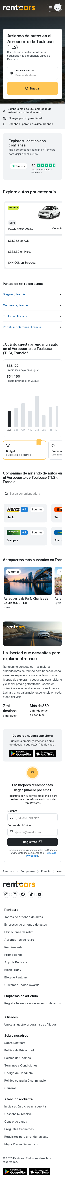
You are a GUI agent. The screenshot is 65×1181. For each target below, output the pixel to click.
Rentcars (8, 871)
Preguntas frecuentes (19, 1129)
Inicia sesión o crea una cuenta (25, 1106)
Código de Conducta (18, 1073)
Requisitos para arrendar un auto (26, 1136)
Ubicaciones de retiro (19, 932)
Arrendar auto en (24, 70)
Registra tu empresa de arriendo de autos (32, 1003)
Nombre (12, 810)
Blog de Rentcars (16, 977)
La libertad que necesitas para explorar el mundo (31, 655)
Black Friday (12, 970)
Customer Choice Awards (21, 985)
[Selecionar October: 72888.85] (23, 415)
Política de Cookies (17, 1058)
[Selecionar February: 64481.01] (50, 417)
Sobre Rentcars (14, 1043)
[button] (19, 166)
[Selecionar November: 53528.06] (30, 419)
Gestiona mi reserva (18, 1114)
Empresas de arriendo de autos (25, 924)
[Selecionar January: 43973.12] (44, 421)
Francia (46, 871)
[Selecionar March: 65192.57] (57, 416)
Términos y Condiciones (20, 1065)
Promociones (13, 955)
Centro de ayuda (15, 1121)
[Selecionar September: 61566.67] (16, 417)
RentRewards (13, 947)
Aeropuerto (28, 871)
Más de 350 (39, 706)
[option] (32, 294)
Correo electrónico (19, 825)
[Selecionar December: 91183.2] (37, 411)
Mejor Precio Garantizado (21, 1144)
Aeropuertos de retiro (19, 939)
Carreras (10, 1088)
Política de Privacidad (19, 1050)
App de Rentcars (15, 962)
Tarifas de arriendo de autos (23, 917)
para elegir (10, 715)
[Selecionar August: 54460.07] (9, 419)
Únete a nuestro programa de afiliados (30, 1024)
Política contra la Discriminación (25, 1080)
